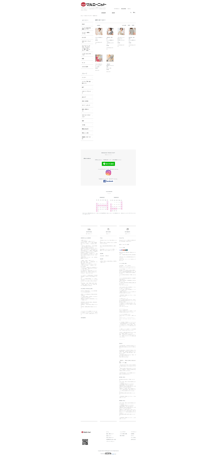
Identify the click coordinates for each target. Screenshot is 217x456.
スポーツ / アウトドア (86, 92)
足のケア (84, 97)
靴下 (83, 87)
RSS (120, 435)
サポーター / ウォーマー (88, 15)
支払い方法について (110, 437)
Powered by (102, 453)
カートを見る (133, 437)
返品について (108, 435)
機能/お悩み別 (85, 129)
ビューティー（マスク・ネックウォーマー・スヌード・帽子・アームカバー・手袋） (86, 48)
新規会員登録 (123, 8)
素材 (83, 120)
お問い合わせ (133, 439)
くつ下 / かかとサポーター (86, 54)
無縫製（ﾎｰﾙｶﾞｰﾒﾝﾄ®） (86, 137)
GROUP (113, 12)
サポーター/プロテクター (86, 115)
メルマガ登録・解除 (123, 433)
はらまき (84, 37)
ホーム (82, 15)
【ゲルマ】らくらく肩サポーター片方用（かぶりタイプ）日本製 (121, 40)
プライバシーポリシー (110, 441)
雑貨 (83, 58)
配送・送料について (110, 433)
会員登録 (132, 433)
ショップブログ (122, 431)
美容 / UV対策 (85, 101)
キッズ (83, 62)
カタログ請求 (85, 66)
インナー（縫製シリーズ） (86, 33)
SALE (83, 24)
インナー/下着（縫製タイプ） (86, 82)
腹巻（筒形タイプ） (85, 110)
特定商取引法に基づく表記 (111, 439)
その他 (83, 125)
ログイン (129, 8)
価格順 (129, 25)
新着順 (133, 25)
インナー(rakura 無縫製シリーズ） (86, 28)
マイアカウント (117, 8)
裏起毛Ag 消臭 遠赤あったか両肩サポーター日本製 (132, 40)
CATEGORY (103, 12)
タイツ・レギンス (86, 105)
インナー (84, 77)
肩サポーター (95, 15)
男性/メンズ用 (85, 133)
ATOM (123, 435)
